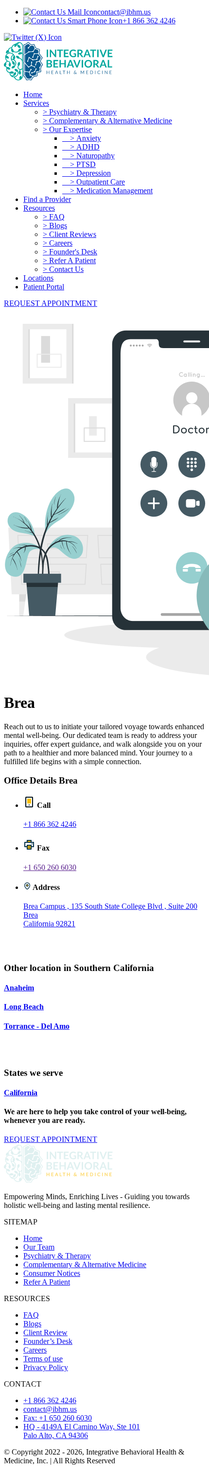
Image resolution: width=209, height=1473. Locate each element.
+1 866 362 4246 (148, 21)
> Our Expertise (67, 129)
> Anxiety (81, 138)
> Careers (57, 243)
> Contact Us (63, 269)
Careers (35, 1350)
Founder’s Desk (47, 1341)
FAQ (31, 1315)
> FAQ (54, 217)
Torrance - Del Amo (37, 1026)
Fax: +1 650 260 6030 (57, 1418)
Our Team (38, 1247)
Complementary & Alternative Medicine (84, 1264)
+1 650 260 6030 (49, 867)
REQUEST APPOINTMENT (50, 303)
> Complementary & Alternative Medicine (107, 121)
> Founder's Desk (70, 252)
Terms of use (43, 1359)
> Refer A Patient (69, 260)
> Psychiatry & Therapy (80, 112)
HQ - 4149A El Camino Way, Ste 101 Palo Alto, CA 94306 (81, 1431)
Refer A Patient (46, 1282)
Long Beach (24, 1007)
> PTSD (79, 164)
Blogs (32, 1324)
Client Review (45, 1332)
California (20, 1092)
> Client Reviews (69, 234)
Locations (38, 278)
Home (32, 94)
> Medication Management (107, 190)
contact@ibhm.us (124, 12)
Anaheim (19, 988)
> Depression (86, 173)
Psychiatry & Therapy (57, 1256)
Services (36, 103)
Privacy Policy (45, 1367)
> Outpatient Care (93, 182)
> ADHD (81, 147)
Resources (39, 208)
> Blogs (55, 225)
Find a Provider (47, 199)
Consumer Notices (51, 1273)
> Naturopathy (88, 155)
